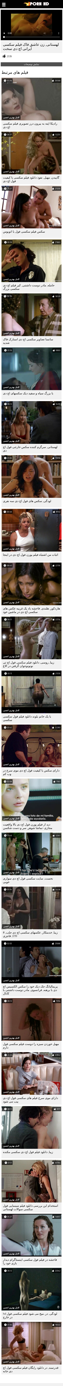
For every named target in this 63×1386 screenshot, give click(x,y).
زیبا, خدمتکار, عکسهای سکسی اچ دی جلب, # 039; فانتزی (30, 934)
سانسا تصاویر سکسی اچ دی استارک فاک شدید (28, 341)
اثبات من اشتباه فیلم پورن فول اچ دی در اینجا (30, 554)
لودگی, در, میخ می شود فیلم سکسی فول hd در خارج (30, 1315)
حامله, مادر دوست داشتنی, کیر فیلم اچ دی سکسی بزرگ (29, 287)
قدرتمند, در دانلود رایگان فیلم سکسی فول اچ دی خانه (30, 1369)
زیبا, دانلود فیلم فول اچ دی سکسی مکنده (28, 1152)
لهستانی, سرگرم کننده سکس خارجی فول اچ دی (30, 448)
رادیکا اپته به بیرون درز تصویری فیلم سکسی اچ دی (30, 125)
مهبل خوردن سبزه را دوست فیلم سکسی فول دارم (31, 1045)
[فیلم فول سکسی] (36, 5)
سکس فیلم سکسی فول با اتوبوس (24, 231)
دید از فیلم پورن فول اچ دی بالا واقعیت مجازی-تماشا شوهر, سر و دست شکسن (27, 826)
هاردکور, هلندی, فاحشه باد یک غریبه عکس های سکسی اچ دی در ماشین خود (31, 610)
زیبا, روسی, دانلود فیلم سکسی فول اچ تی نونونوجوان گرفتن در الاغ (28, 664)
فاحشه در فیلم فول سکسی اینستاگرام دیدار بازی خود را (30, 1261)
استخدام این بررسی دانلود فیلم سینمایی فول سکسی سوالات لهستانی (30, 1207)
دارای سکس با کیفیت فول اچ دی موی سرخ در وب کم (31, 772)
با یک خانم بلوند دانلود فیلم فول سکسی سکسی (27, 718)
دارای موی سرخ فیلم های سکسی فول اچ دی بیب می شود (30, 1099)
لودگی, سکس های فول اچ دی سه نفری (27, 501)
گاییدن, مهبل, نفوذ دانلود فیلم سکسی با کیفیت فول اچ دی (31, 179)
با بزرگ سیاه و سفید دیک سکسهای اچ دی (28, 393)
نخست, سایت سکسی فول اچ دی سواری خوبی (28, 880)
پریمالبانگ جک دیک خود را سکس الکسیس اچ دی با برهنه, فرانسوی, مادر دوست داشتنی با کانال (30, 990)
